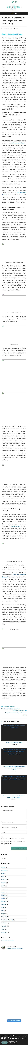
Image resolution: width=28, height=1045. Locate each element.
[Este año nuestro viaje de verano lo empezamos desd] (7, 954)
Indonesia (3, 889)
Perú (2, 910)
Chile (2, 873)
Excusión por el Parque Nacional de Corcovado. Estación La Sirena (14, 768)
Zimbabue (4, 932)
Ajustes (11, 1042)
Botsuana (3, 870)
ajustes (12, 1039)
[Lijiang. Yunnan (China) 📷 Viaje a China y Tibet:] (20, 969)
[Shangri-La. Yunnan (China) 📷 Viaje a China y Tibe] (20, 977)
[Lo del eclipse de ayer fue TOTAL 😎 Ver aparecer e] (20, 954)
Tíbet (2, 929)
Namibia (3, 904)
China (2, 876)
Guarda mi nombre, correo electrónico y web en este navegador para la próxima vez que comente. (13, 841)
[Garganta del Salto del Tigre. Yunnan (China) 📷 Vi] (20, 962)
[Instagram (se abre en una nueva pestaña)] (16, 2)
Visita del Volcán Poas (14, 742)
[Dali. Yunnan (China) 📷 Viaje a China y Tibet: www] (7, 962)
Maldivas (3, 898)
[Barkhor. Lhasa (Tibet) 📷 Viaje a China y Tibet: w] (7, 984)
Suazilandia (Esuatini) (7, 920)
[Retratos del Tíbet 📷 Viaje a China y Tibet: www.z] (7, 992)
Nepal (2, 907)
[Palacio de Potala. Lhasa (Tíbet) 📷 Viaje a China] (20, 984)
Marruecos (4, 901)
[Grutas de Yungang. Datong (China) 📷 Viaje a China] (20, 1014)
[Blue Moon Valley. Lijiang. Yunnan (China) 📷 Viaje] (7, 969)
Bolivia (3, 867)
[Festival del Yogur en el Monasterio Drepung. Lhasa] (20, 992)
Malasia (3, 895)
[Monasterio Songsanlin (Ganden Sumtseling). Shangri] (7, 977)
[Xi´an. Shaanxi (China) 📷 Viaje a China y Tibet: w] (20, 999)
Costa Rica (15, 28)
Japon (3, 892)
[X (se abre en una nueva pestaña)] (13, 2)
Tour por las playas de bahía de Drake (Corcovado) (14, 796)
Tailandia (3, 926)
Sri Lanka (3, 916)
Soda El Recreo (15, 526)
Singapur (3, 913)
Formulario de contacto (7, 940)
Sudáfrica (3, 923)
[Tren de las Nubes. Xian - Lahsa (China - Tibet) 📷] (7, 999)
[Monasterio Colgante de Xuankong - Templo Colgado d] (7, 1014)
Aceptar (4, 1042)
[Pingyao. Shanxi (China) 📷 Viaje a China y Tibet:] (20, 1007)
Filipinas (3, 882)
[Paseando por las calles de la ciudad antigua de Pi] (7, 1007)
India (2, 886)
